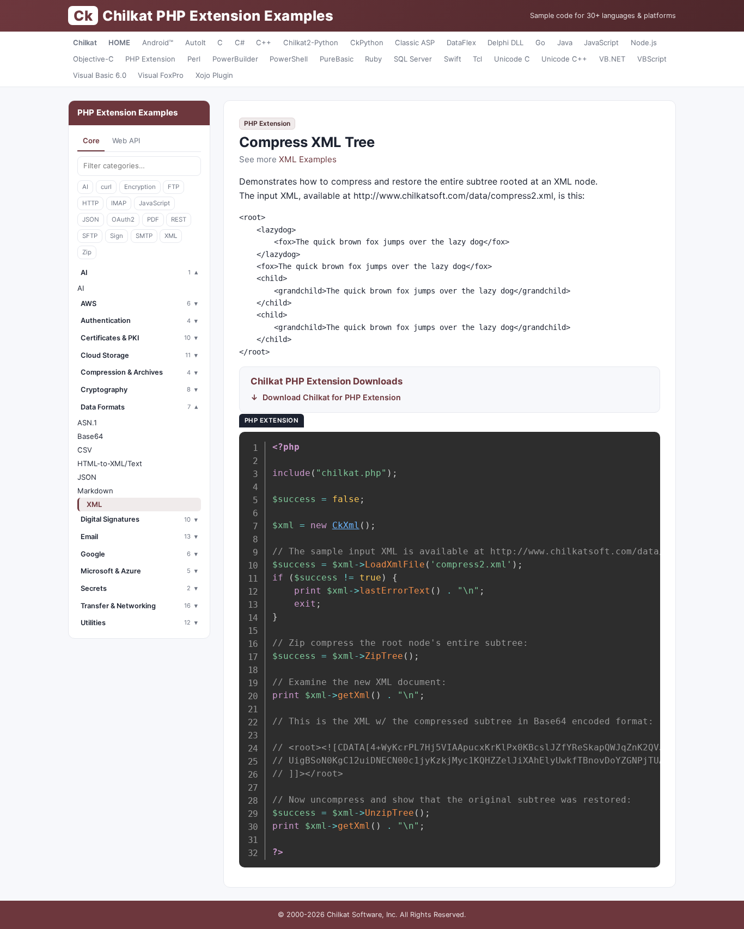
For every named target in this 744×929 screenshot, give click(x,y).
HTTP (90, 203)
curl (106, 187)
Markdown (95, 490)
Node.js (644, 42)
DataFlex (461, 42)
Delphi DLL (505, 42)
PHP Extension (150, 58)
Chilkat (85, 42)
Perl (193, 58)
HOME (119, 42)
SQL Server (413, 58)
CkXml (345, 525)
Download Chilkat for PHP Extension (332, 397)
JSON (90, 219)
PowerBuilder (235, 58)
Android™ (157, 42)
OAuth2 (123, 219)
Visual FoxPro (161, 75)
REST (178, 219)
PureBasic (336, 58)
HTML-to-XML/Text (109, 463)
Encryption (140, 187)
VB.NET (612, 58)
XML (170, 236)
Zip (87, 252)
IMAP (118, 203)
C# (240, 42)
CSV (84, 449)
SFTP (89, 236)
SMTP (144, 236)
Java (564, 42)
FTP (173, 187)
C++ (263, 42)
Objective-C (93, 58)
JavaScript (601, 42)
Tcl (477, 58)
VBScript (652, 58)
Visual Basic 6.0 (99, 75)
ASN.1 (87, 422)
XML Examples (308, 159)
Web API (126, 140)
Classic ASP (415, 42)
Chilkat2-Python (310, 42)
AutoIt (195, 42)
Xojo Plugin (214, 75)
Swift (452, 58)
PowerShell (289, 58)
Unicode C (512, 58)
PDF (153, 219)
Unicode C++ (564, 58)
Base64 (90, 436)
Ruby (373, 58)
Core (91, 140)
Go (540, 42)
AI (85, 187)
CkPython (366, 42)
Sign (116, 236)
